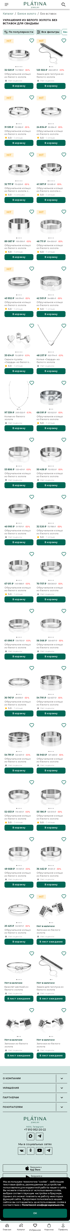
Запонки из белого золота (48, 931)
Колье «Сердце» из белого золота (48, 361)
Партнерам (11, 1097)
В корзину (19, 85)
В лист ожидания (51, 941)
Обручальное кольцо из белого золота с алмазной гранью (17, 190)
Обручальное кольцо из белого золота (17, 75)
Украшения (11, 1088)
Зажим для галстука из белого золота (50, 75)
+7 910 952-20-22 (35, 1129)
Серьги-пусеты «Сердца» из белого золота (16, 361)
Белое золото (26, 13)
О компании (12, 1078)
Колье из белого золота (14, 418)
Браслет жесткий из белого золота (16, 988)
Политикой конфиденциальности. (42, 1205)
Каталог (8, 13)
